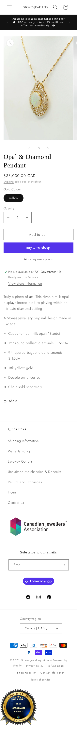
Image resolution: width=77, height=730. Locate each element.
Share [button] (13, 400)
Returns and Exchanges (25, 482)
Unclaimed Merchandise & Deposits (34, 471)
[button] (9, 7)
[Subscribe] (63, 564)
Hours (12, 492)
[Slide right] (48, 148)
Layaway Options (20, 461)
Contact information (52, 673)
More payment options (38, 259)
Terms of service (41, 680)
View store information (25, 283)
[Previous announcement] (8, 22)
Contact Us (16, 502)
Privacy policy (34, 666)
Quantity (9, 208)
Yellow (13, 198)
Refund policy (56, 666)
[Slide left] (29, 148)
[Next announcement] (69, 22)
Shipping (9, 181)
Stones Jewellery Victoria (36, 660)
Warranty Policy (19, 451)
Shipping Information (23, 440)
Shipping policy (26, 673)
